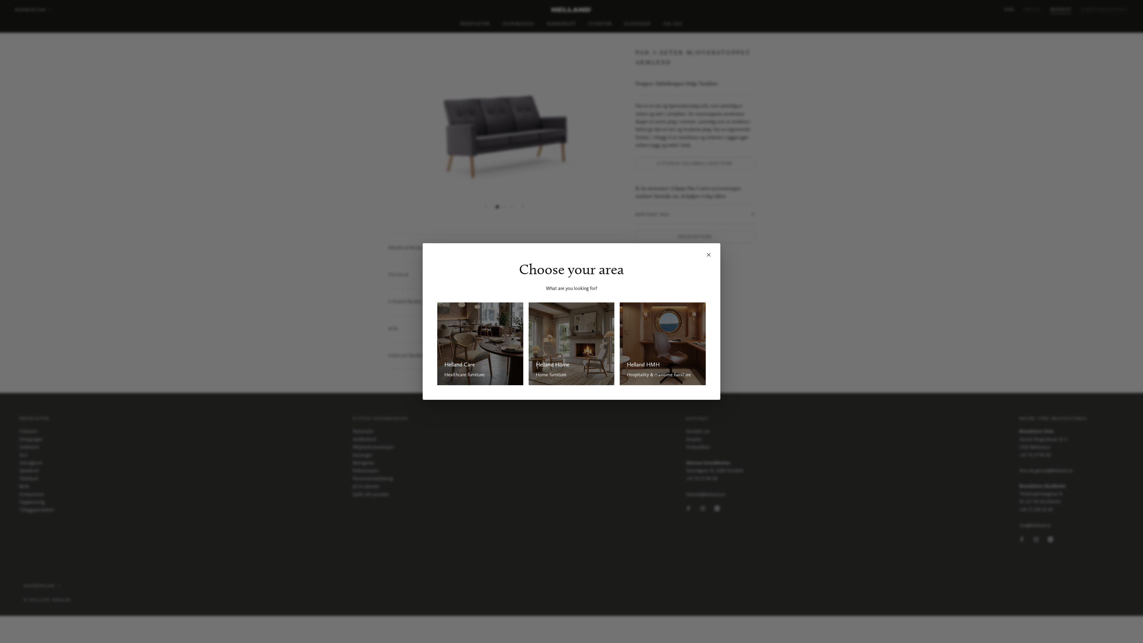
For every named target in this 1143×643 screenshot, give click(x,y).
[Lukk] (708, 255)
